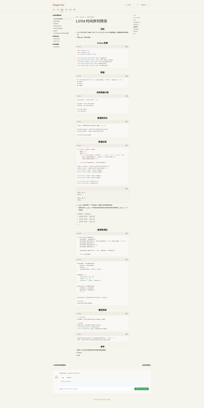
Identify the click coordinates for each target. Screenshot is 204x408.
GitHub (79, 352)
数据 (134, 20)
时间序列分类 (56, 36)
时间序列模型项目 (57, 15)
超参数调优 (136, 29)
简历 (74, 9)
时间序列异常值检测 (58, 28)
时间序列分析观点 (57, 26)
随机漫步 (55, 30)
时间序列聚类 (56, 44)
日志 (58, 9)
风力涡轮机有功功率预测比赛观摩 (61, 33)
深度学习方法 (56, 41)
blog (78, 355)
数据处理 (135, 26)
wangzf (97, 399)
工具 (66, 9)
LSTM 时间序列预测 (58, 18)
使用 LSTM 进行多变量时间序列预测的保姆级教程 (91, 350)
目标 (134, 15)
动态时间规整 (56, 21)
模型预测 (135, 31)
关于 (54, 9)
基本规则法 (55, 23)
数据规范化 (136, 24)
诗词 (70, 9)
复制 (126, 46)
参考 (134, 33)
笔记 (62, 9)
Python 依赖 (136, 17)
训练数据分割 (136, 22)
